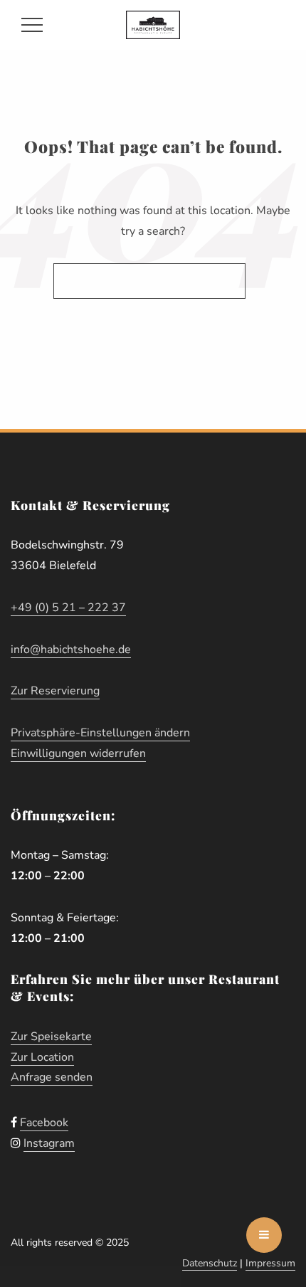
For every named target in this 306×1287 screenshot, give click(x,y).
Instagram (49, 1143)
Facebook (44, 1122)
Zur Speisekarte (51, 1036)
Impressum (270, 1263)
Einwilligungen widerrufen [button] (78, 753)
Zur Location (42, 1057)
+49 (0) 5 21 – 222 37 (68, 607)
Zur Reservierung (55, 691)
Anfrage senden (52, 1077)
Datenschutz (209, 1263)
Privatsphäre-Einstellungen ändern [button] (100, 733)
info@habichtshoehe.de (71, 649)
